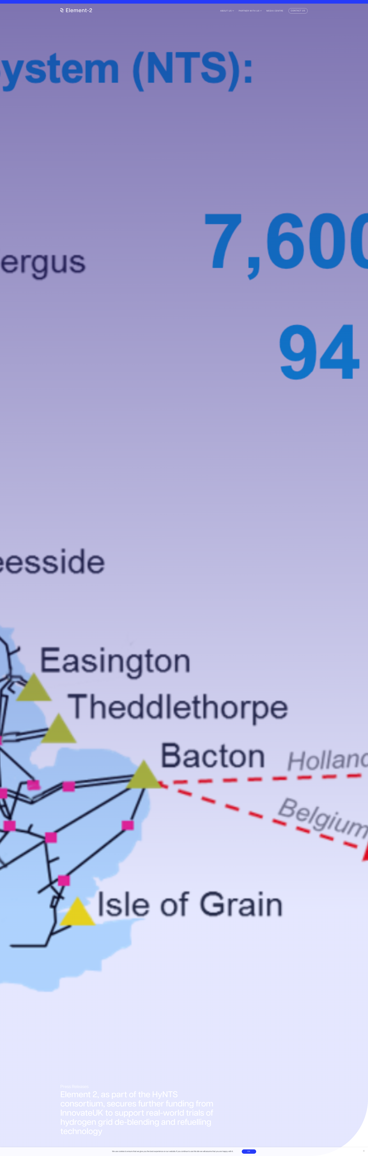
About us (226, 11)
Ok (248, 1151)
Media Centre (275, 11)
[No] (363, 1150)
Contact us (298, 11)
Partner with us (249, 11)
